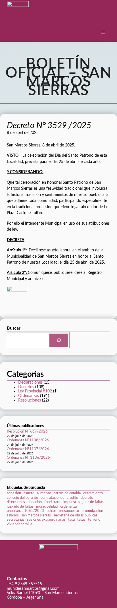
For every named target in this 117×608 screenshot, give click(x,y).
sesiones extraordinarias (46, 520)
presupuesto (69, 511)
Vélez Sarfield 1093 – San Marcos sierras (42, 593)
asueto (29, 493)
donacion (35, 502)
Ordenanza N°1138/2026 (28, 440)
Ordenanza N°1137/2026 (28, 449)
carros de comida (67, 493)
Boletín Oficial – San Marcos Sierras (58, 77)
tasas (81, 520)
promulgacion (92, 511)
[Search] (58, 340)
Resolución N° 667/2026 (27, 431)
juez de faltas (93, 502)
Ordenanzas (28, 396)
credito (72, 498)
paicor (51, 511)
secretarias (15, 520)
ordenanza (68, 506)
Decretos (26, 387)
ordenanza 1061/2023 (25, 511)
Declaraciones (30, 382)
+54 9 (12, 584)
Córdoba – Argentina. (25, 597)
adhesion (14, 493)
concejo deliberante (22, 498)
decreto (87, 498)
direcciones (16, 502)
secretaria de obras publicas (75, 515)
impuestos (71, 502)
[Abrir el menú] (103, 32)
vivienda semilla (19, 524)
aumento (44, 493)
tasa (71, 520)
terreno (94, 520)
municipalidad (47, 506)
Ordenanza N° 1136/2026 (28, 458)
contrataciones (52, 498)
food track (52, 502)
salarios (13, 515)
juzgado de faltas (20, 506)
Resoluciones (29, 400)
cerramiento (93, 493)
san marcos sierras (36, 515)
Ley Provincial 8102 (35, 391)
